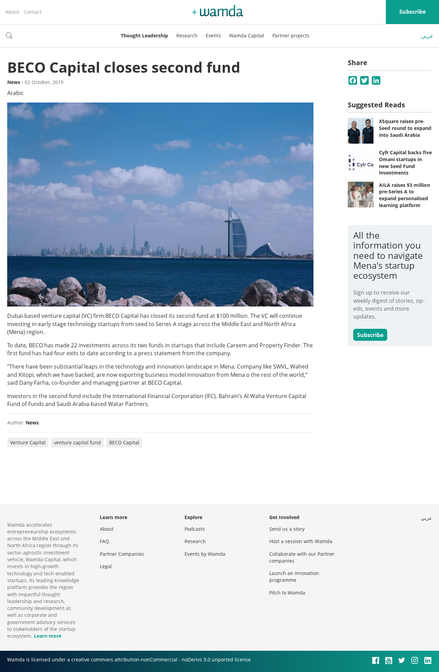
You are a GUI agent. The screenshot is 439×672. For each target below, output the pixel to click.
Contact (32, 12)
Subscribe (412, 11)
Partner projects (290, 35)
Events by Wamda (205, 554)
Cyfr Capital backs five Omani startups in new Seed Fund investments (405, 162)
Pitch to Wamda (287, 592)
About (12, 12)
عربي (427, 35)
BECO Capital (124, 442)
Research (187, 35)
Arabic (15, 93)
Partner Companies (122, 554)
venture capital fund (77, 442)
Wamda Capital (246, 35)
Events (213, 35)
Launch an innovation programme (294, 576)
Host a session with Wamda (300, 541)
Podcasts (195, 529)
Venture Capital (28, 442)
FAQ (104, 541)
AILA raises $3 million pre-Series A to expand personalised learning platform (404, 195)
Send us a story (287, 529)
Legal (106, 566)
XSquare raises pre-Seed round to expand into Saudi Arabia (405, 128)
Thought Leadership (144, 35)
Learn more (47, 636)
